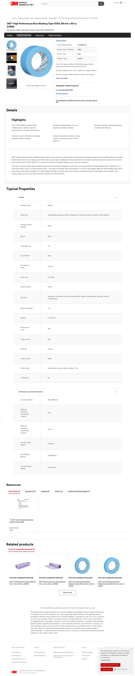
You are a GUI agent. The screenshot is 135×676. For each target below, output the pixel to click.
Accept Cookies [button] (106, 669)
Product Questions (87, 652)
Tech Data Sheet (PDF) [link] (65, 90)
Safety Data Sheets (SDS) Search (63, 652)
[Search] (101, 4)
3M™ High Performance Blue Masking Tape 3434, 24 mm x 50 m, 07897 (111, 584)
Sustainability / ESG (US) (19, 662)
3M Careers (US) (17, 655)
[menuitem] (9, 35)
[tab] (14, 491)
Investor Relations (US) (18, 659)
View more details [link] (62, 78)
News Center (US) (39, 652)
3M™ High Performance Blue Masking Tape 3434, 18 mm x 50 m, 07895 (82, 584)
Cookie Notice (106, 660)
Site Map (84, 659)
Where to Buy (86, 655)
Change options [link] (61, 40)
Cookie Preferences (39, 670)
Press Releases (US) (40, 655)
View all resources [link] (62, 93)
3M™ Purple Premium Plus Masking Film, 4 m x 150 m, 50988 (22, 583)
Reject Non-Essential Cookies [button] (110, 665)
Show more (67, 592)
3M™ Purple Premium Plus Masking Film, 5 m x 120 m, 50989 (52, 583)
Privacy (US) (29, 670)
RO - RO (116, 2)
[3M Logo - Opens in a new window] (22, 4)
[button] (121, 669)
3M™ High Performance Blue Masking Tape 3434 (21, 521)
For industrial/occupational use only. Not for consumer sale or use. (76, 101)
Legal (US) (22, 670)
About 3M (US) (16, 652)
